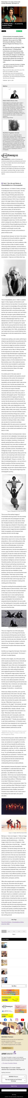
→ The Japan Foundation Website (9, 1063)
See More (14, 986)
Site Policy (14, 1094)
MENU (25, 2)
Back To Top (14, 1086)
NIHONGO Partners (7, 1048)
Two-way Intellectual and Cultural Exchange (13, 1080)
